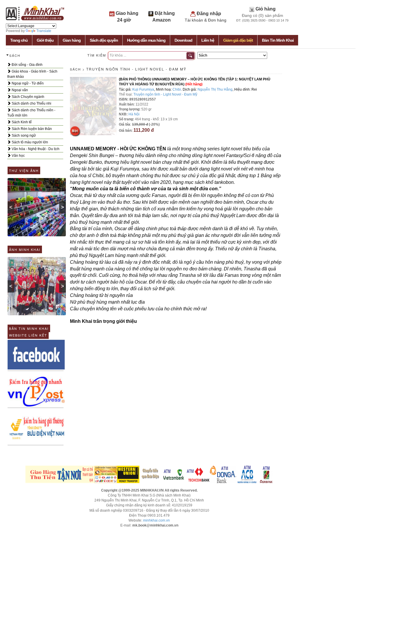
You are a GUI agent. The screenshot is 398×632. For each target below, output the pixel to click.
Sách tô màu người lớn (29, 142)
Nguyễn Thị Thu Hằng (215, 89)
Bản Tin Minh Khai (278, 40)
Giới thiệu (45, 40)
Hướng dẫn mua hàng (146, 40)
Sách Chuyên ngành (27, 97)
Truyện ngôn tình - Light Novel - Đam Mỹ (136, 68)
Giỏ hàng (266, 8)
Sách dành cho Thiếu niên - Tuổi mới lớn (31, 112)
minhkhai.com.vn (156, 520)
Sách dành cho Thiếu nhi (31, 103)
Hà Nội (134, 114)
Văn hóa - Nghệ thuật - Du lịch (35, 149)
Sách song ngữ (23, 135)
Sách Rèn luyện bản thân (31, 129)
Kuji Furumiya (143, 89)
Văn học (18, 156)
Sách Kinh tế (21, 122)
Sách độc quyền (104, 40)
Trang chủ (19, 40)
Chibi (176, 89)
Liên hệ (207, 40)
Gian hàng (72, 40)
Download (183, 40)
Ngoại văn (19, 90)
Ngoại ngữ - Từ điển (27, 83)
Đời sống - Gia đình (27, 65)
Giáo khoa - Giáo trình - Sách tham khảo (32, 74)
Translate (43, 31)
